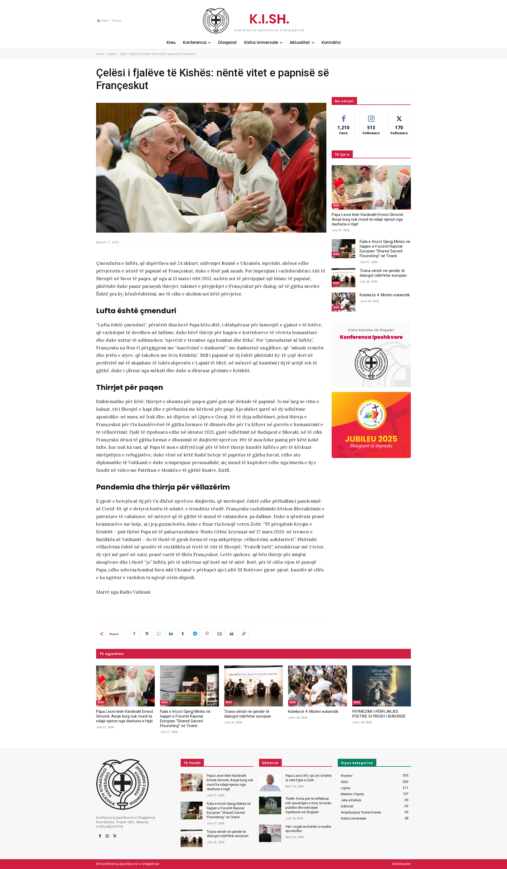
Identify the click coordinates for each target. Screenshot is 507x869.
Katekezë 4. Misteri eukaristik (385, 295)
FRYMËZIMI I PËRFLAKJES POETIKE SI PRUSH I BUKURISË (379, 714)
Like (344, 116)
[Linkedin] (170, 633)
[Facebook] (134, 633)
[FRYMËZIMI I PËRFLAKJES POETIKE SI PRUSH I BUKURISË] (381, 686)
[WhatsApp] (158, 633)
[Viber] (207, 633)
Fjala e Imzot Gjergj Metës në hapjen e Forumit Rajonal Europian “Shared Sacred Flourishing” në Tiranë (385, 248)
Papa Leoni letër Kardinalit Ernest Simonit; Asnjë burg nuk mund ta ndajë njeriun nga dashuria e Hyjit (368, 219)
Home (100, 54)
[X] (146, 633)
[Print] (231, 633)
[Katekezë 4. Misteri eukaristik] (343, 302)
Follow (371, 116)
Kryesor (111, 54)
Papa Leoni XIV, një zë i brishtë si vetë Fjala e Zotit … (308, 778)
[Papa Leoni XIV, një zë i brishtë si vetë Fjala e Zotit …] (270, 782)
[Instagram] (107, 836)
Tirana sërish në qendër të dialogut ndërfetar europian (383, 273)
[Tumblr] (182, 633)
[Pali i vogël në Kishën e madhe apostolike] (270, 833)
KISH (336, 205)
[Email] (219, 633)
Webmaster (401, 863)
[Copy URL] (243, 633)
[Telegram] (195, 633)
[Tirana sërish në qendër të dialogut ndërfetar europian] (343, 277)
